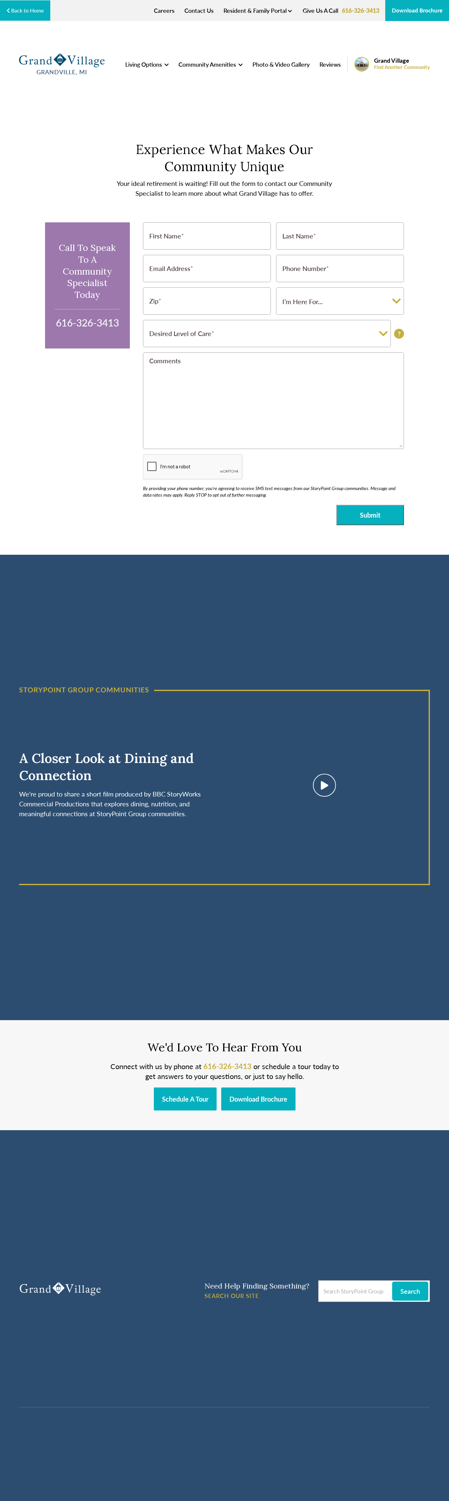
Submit (370, 515)
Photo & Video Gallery (281, 64)
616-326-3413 (360, 10)
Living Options (144, 64)
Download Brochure (417, 10)
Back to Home (27, 10)
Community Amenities (207, 64)
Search (410, 1291)
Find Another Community (402, 66)
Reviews (330, 64)
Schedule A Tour (185, 1099)
